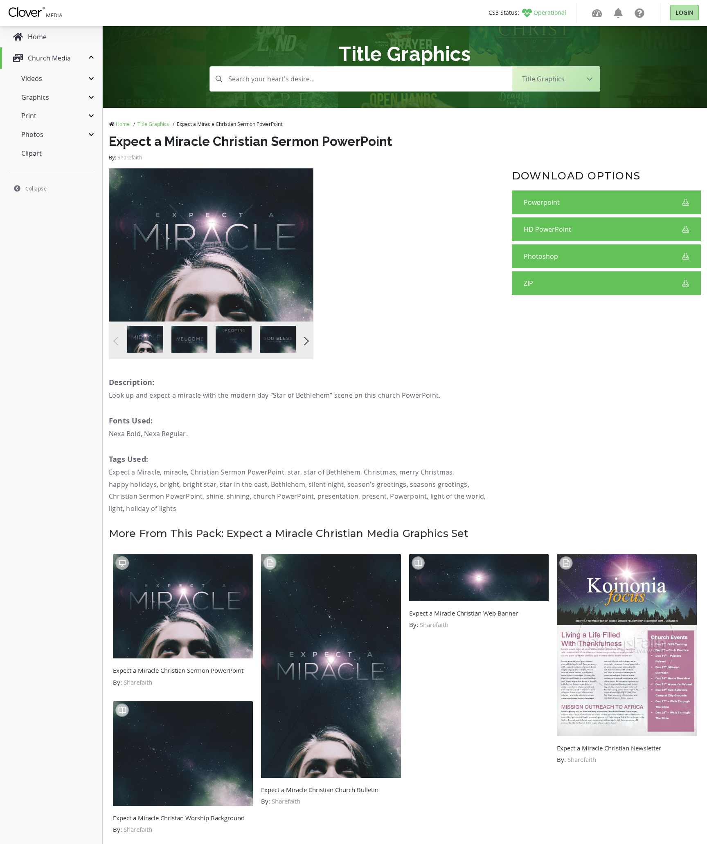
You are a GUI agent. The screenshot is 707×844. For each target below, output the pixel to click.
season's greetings (377, 484)
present (374, 496)
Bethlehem (288, 484)
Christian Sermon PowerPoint (237, 472)
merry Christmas (426, 472)
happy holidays (133, 484)
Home (123, 124)
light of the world (457, 496)
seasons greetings (438, 484)
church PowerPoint (283, 496)
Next (304, 341)
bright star (199, 484)
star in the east (243, 484)
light (116, 508)
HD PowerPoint (547, 229)
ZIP (528, 283)
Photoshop (541, 256)
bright (169, 484)
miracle (175, 472)
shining (238, 496)
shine (214, 496)
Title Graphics (153, 124)
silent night (326, 484)
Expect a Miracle (134, 472)
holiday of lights (151, 508)
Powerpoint (542, 202)
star (294, 472)
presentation (337, 496)
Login (684, 12)
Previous (117, 341)
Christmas (380, 472)
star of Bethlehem (332, 472)
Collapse (36, 188)
